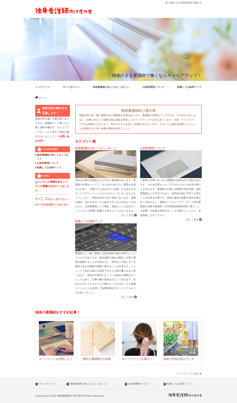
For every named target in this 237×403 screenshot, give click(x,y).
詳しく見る (127, 215)
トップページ (42, 87)
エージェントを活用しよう (55, 358)
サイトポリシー (71, 87)
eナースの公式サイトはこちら (51, 204)
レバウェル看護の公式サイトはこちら (52, 186)
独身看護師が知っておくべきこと (111, 87)
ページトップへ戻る (187, 373)
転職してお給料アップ (189, 87)
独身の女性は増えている (178, 358)
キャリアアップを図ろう (137, 358)
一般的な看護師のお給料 (96, 358)
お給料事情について (153, 87)
